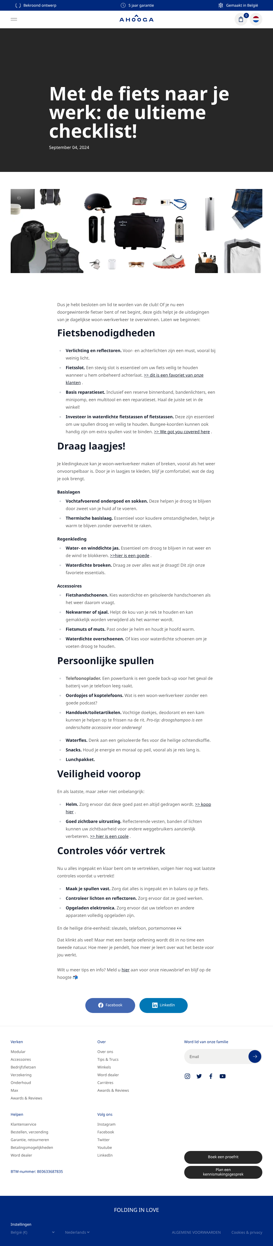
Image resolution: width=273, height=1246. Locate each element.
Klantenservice (23, 1124)
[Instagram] (187, 1076)
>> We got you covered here (182, 432)
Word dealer (108, 1075)
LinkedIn (167, 1005)
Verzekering (21, 1075)
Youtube (104, 1147)
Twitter (103, 1139)
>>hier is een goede (130, 555)
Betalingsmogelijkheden (32, 1147)
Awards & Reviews (26, 1098)
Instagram (106, 1124)
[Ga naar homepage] (136, 19)
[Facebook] (211, 1076)
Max (14, 1090)
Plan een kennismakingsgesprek (223, 1172)
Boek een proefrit (223, 1157)
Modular (18, 1051)
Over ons (105, 1051)
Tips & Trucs (107, 1059)
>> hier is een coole (109, 836)
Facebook (114, 1005)
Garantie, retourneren (30, 1139)
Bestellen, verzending (29, 1132)
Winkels (104, 1067)
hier (126, 970)
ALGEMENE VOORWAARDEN (196, 1232)
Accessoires (21, 1059)
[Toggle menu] (14, 19)
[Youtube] (222, 1076)
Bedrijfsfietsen (23, 1067)
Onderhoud (21, 1082)
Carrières (105, 1082)
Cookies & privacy (246, 1232)
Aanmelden (254, 1056)
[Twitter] (199, 1076)
